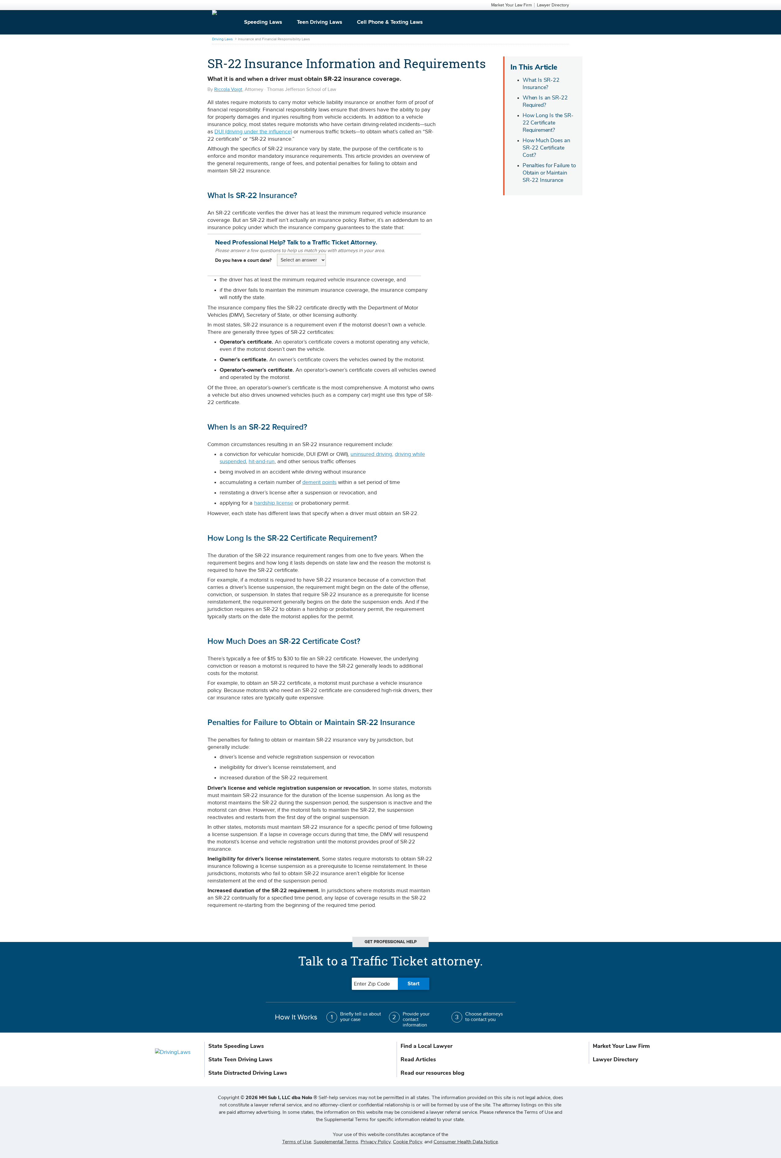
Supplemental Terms (336, 1141)
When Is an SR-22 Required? (545, 101)
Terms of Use (296, 1141)
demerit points (319, 482)
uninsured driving (371, 454)
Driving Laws (222, 39)
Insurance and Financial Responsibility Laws (274, 39)
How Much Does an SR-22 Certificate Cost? (546, 148)
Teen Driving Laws (319, 22)
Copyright (267, 1097)
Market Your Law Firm (511, 5)
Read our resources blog (432, 1073)
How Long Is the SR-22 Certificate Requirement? (548, 123)
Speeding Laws (263, 22)
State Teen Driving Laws (240, 1059)
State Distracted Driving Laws (247, 1073)
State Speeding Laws (236, 1046)
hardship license (273, 503)
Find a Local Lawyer (426, 1046)
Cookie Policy (407, 1141)
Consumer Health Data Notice (466, 1141)
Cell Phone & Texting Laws (390, 22)
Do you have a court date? (243, 260)
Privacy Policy (375, 1141)
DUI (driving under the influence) (253, 131)
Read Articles (418, 1059)
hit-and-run (262, 461)
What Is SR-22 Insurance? (541, 83)
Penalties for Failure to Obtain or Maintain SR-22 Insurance (549, 173)
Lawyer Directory (553, 5)
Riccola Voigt (228, 89)
